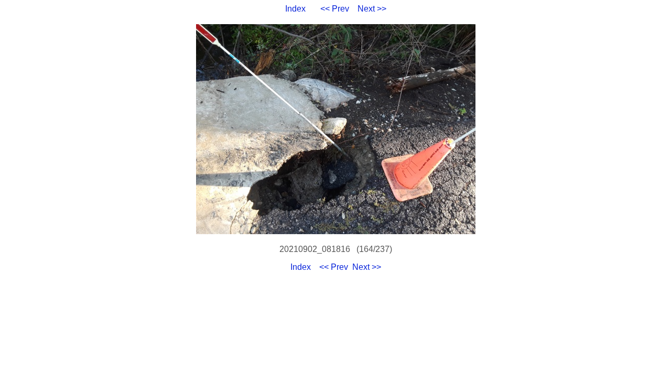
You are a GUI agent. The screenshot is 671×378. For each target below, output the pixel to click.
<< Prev (334, 8)
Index (295, 8)
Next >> (372, 8)
